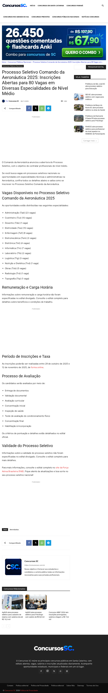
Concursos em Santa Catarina (51, 5)
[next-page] (8, 626)
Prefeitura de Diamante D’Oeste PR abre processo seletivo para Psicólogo (95, 118)
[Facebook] (29, 108)
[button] (102, 5)
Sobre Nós (71, 685)
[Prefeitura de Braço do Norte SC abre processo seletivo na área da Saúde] (79, 107)
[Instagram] (47, 671)
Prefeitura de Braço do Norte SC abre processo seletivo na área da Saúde (95, 107)
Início (32, 5)
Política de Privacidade (40, 685)
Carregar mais (89, 140)
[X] (35, 108)
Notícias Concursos (90, 17)
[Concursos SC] (4, 101)
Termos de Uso (92, 685)
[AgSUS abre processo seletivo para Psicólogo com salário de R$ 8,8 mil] (36, 602)
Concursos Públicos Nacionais (65, 17)
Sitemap (80, 685)
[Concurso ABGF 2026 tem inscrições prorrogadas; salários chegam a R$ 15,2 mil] (59, 602)
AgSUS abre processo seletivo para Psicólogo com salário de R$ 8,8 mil (34, 614)
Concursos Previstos (41, 17)
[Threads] (67, 671)
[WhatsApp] (42, 108)
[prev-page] (3, 626)
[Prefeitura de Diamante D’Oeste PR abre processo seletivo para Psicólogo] (79, 118)
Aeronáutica (14, 529)
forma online (36, 367)
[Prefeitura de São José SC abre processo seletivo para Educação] (79, 86)
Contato (10, 685)
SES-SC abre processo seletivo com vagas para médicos (94, 97)
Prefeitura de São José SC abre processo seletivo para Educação (95, 86)
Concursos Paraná (75, 5)
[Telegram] (48, 108)
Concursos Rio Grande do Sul (16, 17)
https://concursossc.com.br (34, 565)
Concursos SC (14, 101)
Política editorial (22, 685)
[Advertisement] (36, 138)
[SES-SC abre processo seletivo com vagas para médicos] (79, 96)
